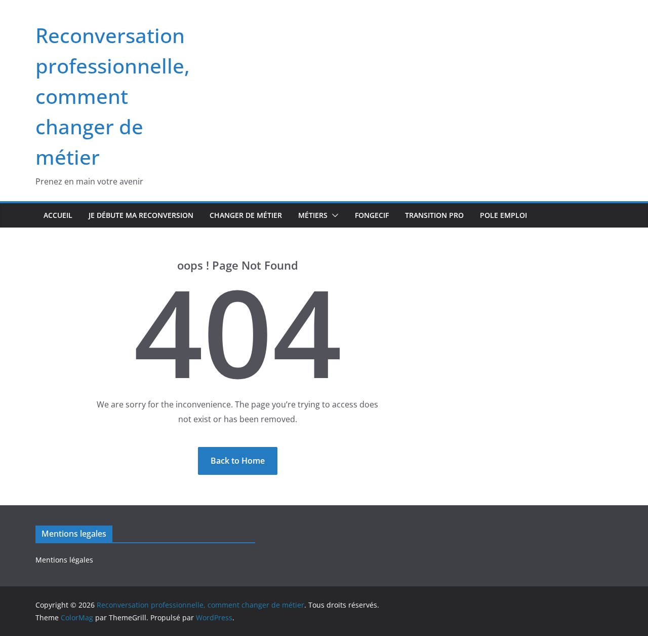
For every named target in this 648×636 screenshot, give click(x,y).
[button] (333, 215)
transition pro (434, 215)
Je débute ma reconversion (141, 215)
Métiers (313, 215)
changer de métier (246, 215)
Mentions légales (64, 560)
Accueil (58, 215)
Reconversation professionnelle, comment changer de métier (112, 96)
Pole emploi (503, 215)
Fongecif (372, 215)
